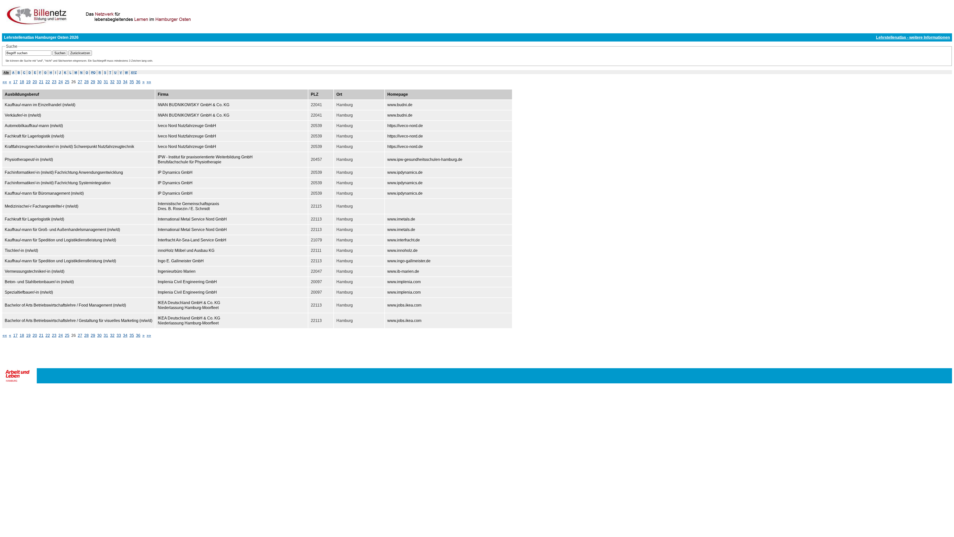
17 (15, 82)
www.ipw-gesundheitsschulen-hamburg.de (424, 159)
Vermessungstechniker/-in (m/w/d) (34, 271)
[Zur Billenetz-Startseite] (126, 25)
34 (125, 82)
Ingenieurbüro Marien (177, 271)
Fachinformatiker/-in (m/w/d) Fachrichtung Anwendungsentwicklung (64, 172)
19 (28, 82)
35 (131, 82)
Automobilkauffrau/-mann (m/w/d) (34, 126)
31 (106, 82)
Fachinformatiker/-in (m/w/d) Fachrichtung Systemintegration (58, 183)
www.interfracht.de (403, 240)
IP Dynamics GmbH (175, 172)
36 (138, 82)
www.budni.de (399, 105)
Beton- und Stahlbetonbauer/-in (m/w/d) (39, 282)
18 (22, 82)
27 (80, 82)
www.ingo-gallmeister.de (409, 261)
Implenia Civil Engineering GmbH (187, 282)
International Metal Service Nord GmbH (192, 219)
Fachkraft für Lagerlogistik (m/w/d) (34, 136)
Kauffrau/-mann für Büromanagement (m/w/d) (44, 193)
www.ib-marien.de (403, 271)
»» (149, 82)
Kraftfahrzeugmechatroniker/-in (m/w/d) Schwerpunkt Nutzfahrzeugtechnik (69, 146)
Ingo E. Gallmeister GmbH (181, 261)
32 (112, 82)
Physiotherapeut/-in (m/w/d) (29, 159)
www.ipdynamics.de (405, 172)
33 (119, 82)
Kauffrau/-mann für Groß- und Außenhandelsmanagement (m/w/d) (62, 229)
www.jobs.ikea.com (404, 305)
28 (86, 82)
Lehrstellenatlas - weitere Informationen (913, 37)
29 (93, 82)
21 (41, 82)
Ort (339, 94)
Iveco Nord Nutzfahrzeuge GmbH (187, 126)
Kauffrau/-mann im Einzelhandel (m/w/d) (40, 105)
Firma (163, 94)
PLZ (314, 94)
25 (67, 82)
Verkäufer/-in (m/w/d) (23, 115)
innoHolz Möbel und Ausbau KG (186, 250)
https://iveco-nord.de (405, 126)
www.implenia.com (404, 282)
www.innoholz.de (402, 250)
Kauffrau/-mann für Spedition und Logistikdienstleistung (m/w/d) (60, 240)
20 (35, 82)
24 (60, 82)
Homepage (397, 94)
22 (47, 82)
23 (54, 82)
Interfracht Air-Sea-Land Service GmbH (192, 240)
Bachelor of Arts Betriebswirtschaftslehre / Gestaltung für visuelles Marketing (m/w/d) (78, 320)
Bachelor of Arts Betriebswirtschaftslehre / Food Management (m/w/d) (65, 305)
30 (99, 82)
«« (4, 82)
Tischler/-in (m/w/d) (21, 250)
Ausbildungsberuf (22, 94)
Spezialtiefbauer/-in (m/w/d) (29, 292)
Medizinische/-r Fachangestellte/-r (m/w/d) (41, 206)
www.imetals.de (401, 219)
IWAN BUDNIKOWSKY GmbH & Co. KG (193, 105)
